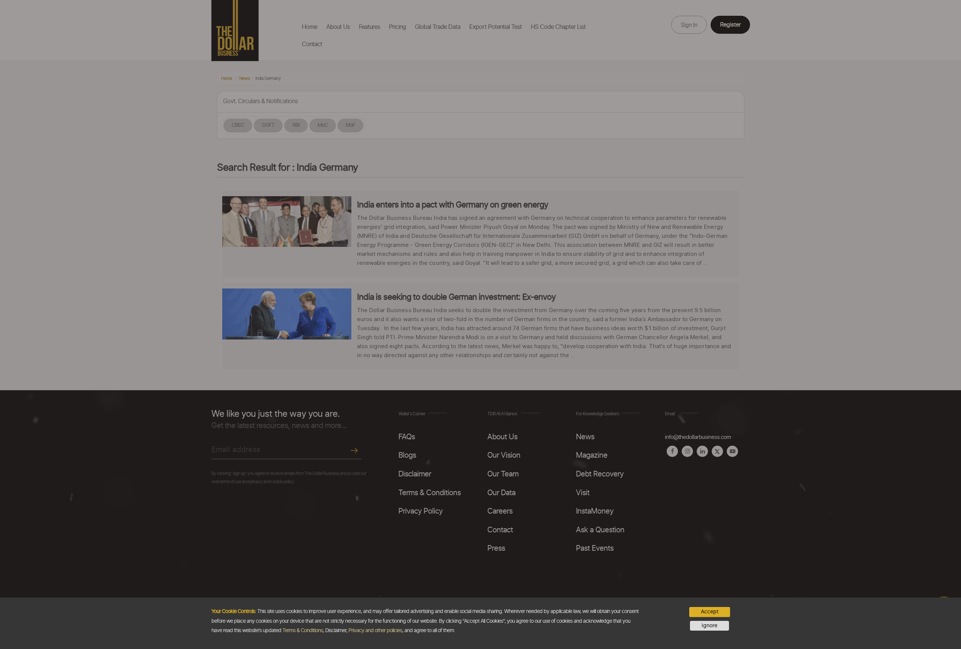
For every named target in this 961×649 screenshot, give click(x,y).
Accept (709, 611)
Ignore (709, 625)
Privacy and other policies (375, 630)
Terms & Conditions (302, 630)
